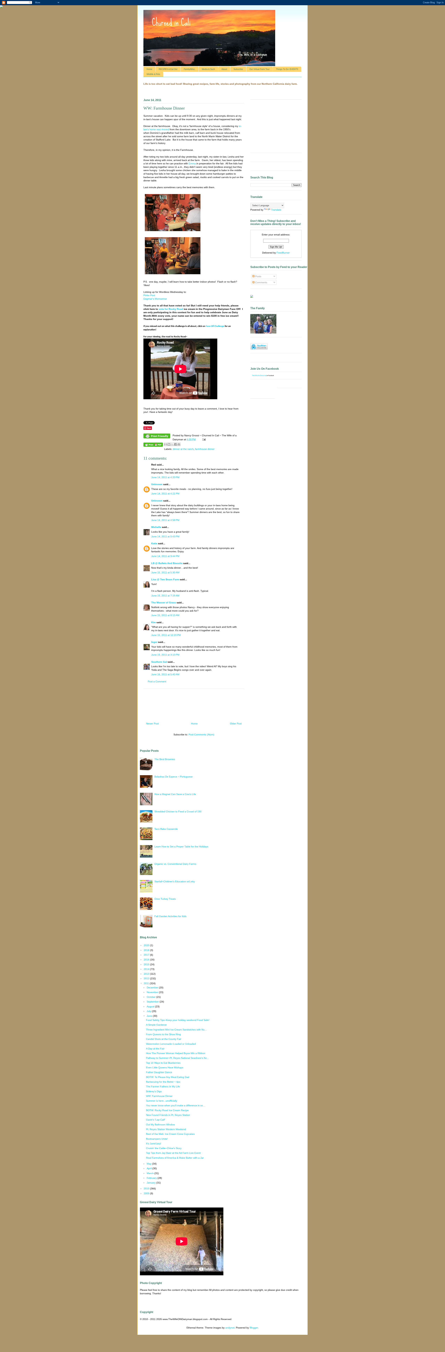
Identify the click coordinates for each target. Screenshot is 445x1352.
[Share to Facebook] (175, 444)
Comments (260, 282)
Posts (257, 276)
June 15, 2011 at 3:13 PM (165, 654)
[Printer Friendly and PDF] (156, 436)
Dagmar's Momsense (155, 298)
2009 (147, 1193)
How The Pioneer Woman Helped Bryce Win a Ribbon (175, 1053)
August (151, 1006)
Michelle (156, 527)
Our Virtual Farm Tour (259, 69)
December (153, 987)
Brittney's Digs (154, 1091)
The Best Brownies (164, 759)
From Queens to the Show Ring (163, 1034)
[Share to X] (172, 444)
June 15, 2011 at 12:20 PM (166, 635)
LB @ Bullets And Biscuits (167, 563)
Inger (154, 642)
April (149, 1168)
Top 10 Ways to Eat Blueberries (163, 1062)
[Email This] (165, 444)
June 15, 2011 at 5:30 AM (165, 572)
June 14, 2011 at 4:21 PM (165, 493)
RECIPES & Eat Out (168, 69)
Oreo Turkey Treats (165, 898)
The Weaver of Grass (163, 602)
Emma (192, 163)
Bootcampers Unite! (157, 1138)
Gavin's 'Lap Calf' (155, 1119)
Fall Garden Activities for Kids (170, 916)
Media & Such (208, 69)
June (150, 1015)
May (149, 1163)
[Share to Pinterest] (179, 444)
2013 (147, 973)
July (149, 1011)
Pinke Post (149, 295)
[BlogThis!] (169, 444)
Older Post (236, 723)
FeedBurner (283, 252)
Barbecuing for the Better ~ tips (163, 1081)
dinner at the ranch (183, 449)
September (153, 1001)
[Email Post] (203, 439)
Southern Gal (159, 661)
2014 (147, 969)
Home (149, 69)
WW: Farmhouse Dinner (159, 1096)
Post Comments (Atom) (201, 734)
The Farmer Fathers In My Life (163, 1086)
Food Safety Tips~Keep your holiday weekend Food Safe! (177, 1020)
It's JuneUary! (153, 1143)
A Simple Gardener (156, 1024)
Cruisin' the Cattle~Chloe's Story (163, 1148)
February (152, 1178)
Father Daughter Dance (159, 1072)
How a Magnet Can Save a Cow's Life (175, 794)
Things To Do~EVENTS (287, 69)
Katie (154, 543)
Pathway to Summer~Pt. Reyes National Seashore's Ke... (177, 1058)
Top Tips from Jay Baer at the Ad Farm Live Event (173, 1153)
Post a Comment (157, 681)
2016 (147, 959)
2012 (147, 978)
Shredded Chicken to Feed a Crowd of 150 (177, 811)
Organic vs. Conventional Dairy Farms (175, 863)
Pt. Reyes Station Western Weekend (166, 1129)
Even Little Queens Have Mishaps (164, 1067)
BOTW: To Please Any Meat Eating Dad (167, 1077)
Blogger (254, 1327)
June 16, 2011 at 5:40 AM (165, 674)
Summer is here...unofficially (161, 1100)
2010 (147, 1188)
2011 (147, 983)
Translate (276, 209)
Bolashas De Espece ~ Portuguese (173, 776)
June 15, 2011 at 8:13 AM (165, 615)
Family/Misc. (189, 69)
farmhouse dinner (205, 449)
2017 (147, 954)
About (224, 69)
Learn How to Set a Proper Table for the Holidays (181, 846)
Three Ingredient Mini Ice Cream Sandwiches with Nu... (176, 1029)
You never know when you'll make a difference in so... (175, 1105)
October (151, 997)
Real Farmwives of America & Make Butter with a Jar (175, 1157)
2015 (147, 964)
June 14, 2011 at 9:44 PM (165, 556)
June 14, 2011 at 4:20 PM (165, 477)
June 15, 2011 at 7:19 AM (165, 595)
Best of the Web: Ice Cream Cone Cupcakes (170, 1134)
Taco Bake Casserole (166, 829)
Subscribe (238, 69)
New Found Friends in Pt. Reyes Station (168, 1115)
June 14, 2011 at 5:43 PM (165, 536)
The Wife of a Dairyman (259, 375)
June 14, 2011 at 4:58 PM (165, 520)
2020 (147, 945)
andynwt (229, 1327)
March (150, 1173)
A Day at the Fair (155, 1048)
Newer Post (152, 723)
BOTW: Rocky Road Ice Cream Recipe (167, 1110)
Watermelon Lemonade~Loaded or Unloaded (171, 1043)
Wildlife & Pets (153, 74)
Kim (153, 622)
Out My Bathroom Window (160, 1124)
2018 (147, 950)
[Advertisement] (193, 704)
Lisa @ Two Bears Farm (165, 579)
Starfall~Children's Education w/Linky (174, 881)
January (151, 1182)
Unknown (157, 484)
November (153, 992)
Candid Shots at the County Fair (163, 1039)
